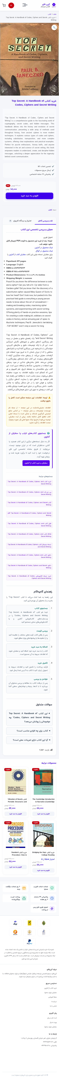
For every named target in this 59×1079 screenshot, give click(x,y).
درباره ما (54, 1001)
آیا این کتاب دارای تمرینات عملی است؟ (30, 740)
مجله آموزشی (52, 997)
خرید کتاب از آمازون (50, 988)
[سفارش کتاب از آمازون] (11, 5)
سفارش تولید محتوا (50, 992)
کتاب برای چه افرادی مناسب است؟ (32, 730)
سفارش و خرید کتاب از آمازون (36, 463)
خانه (54, 14)
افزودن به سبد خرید (29, 195)
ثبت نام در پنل (52, 1018)
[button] (54, 27)
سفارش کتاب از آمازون (17, 254)
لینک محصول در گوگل (44, 250)
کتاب (49, 14)
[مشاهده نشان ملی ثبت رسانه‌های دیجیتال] (29, 932)
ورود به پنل (53, 1022)
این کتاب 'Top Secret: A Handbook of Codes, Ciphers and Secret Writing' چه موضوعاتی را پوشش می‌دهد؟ (29, 717)
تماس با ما (53, 1006)
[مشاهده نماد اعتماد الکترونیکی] (44, 932)
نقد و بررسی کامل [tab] (45, 221)
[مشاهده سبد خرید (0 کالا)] (4, 5)
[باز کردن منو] (27, 5)
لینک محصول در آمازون (44, 247)
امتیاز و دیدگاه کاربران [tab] (20, 221)
